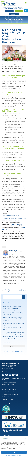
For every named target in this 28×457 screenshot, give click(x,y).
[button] (26, 10)
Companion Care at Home (9, 382)
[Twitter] (16, 375)
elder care (4, 73)
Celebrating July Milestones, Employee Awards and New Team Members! (13, 327)
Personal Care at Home (8, 384)
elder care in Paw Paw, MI (16, 224)
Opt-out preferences (10, 455)
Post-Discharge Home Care (9, 389)
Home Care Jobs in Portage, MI (10, 394)
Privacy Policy (18, 455)
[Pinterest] (10, 375)
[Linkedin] (6, 375)
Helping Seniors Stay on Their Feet (13, 323)
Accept (14, 452)
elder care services (7, 202)
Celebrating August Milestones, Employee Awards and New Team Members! (13, 318)
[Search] (23, 297)
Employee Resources (7, 396)
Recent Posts (10, 247)
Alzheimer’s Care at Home (9, 387)
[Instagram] (13, 375)
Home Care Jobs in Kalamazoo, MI (11, 392)
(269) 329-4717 (9, 368)
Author (4, 247)
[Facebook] (3, 375)
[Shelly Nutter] (5, 255)
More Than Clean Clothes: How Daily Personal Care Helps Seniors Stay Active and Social (14, 312)
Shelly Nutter (13, 250)
